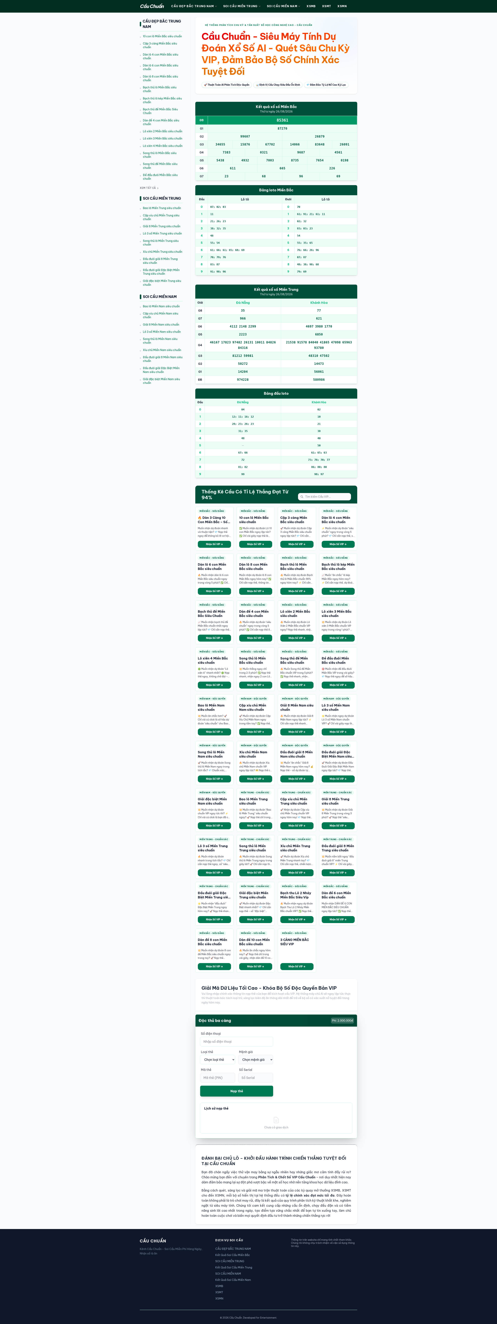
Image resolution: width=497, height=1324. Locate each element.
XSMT (326, 6)
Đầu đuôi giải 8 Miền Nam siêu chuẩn (162, 359)
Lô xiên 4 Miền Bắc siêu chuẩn (162, 146)
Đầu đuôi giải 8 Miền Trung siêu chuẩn (160, 261)
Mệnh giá (246, 1052)
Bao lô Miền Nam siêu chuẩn (161, 306)
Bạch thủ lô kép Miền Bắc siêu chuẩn (162, 100)
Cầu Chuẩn (151, 6)
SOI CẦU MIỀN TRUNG (240, 6)
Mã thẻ (206, 1070)
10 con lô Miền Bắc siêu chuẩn (162, 36)
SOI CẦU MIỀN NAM (282, 6)
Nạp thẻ (236, 1091)
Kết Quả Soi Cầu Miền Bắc (232, 1255)
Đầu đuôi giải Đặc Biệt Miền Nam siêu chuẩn (161, 370)
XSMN (342, 6)
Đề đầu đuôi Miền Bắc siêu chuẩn (160, 176)
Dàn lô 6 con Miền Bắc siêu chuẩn (160, 67)
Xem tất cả (148, 188)
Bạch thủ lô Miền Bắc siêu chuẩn (159, 89)
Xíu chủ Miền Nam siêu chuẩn (162, 350)
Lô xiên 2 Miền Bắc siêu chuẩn (162, 131)
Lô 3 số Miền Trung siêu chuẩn (162, 233)
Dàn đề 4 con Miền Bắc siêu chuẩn (161, 122)
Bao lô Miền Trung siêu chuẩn (162, 208)
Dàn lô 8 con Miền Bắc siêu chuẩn (160, 78)
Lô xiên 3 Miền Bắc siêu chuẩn (162, 138)
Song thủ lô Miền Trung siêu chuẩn (161, 242)
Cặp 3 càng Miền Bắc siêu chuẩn (160, 45)
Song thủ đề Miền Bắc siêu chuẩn (160, 166)
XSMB (311, 6)
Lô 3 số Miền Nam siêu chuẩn (162, 332)
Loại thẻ (207, 1052)
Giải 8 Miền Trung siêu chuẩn (161, 226)
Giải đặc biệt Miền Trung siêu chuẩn (162, 283)
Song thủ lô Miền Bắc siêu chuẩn (159, 155)
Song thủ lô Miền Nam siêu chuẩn (160, 340)
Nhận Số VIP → (214, 544)
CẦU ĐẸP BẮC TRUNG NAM (192, 6)
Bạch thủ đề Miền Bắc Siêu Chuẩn (160, 111)
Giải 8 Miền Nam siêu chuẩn (161, 324)
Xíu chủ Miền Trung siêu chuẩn (162, 251)
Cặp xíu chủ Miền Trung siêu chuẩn (161, 217)
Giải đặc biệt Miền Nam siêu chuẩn (161, 381)
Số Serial (245, 1070)
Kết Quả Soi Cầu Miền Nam (233, 1280)
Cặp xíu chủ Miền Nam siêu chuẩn (160, 315)
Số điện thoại (211, 1034)
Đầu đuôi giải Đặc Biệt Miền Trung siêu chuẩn (161, 271)
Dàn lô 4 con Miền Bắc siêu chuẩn (160, 56)
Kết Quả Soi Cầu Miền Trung (233, 1267)
